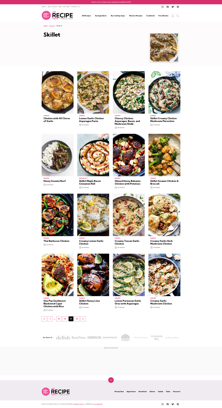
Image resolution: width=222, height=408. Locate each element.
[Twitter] (172, 6)
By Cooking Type (118, 16)
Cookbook (150, 16)
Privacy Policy (79, 404)
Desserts (176, 391)
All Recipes (86, 16)
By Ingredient (100, 16)
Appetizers (131, 391)
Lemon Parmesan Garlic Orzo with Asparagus (128, 302)
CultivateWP (98, 404)
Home (45, 26)
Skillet (52, 26)
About (44, 6)
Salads (160, 391)
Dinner (152, 391)
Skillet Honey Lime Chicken (89, 302)
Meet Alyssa (52, 6)
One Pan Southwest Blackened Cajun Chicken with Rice (54, 303)
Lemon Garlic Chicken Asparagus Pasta (91, 120)
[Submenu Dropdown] (92, 15)
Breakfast (143, 391)
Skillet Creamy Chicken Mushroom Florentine (163, 120)
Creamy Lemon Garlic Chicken (91, 242)
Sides (168, 391)
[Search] (177, 15)
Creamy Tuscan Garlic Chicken (127, 242)
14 (66, 319)
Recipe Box (119, 391)
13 (60, 319)
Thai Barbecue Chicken (56, 240)
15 (72, 319)
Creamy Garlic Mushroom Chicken (161, 302)
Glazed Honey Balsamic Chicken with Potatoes (128, 182)
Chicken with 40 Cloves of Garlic (56, 120)
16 (78, 319)
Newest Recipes (135, 16)
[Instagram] (162, 6)
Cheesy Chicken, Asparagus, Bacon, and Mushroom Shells (127, 121)
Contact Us (75, 6)
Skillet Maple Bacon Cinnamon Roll (90, 182)
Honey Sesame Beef (54, 180)
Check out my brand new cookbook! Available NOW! (111, 2)
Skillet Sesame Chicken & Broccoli (164, 182)
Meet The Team (64, 6)
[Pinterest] (177, 6)
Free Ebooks (163, 16)
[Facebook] (167, 6)
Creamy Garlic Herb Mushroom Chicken (161, 242)
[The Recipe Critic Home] (57, 15)
